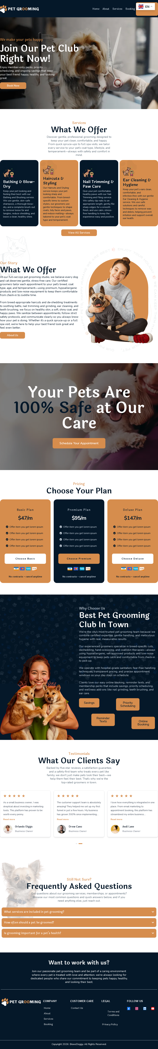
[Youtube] (153, 1009)
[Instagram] (137, 1009)
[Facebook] (129, 1009)
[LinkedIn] (145, 1009)
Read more (9, 819)
